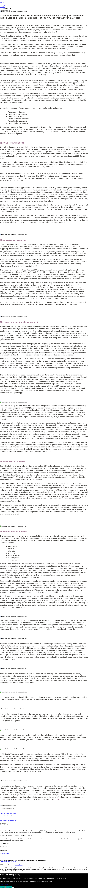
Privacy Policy (19, 865)
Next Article (12, 813)
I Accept (3, 887)
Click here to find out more (8, 861)
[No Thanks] (13, 887)
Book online (4, 853)
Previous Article (4, 813)
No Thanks (9, 887)
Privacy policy (4, 884)
